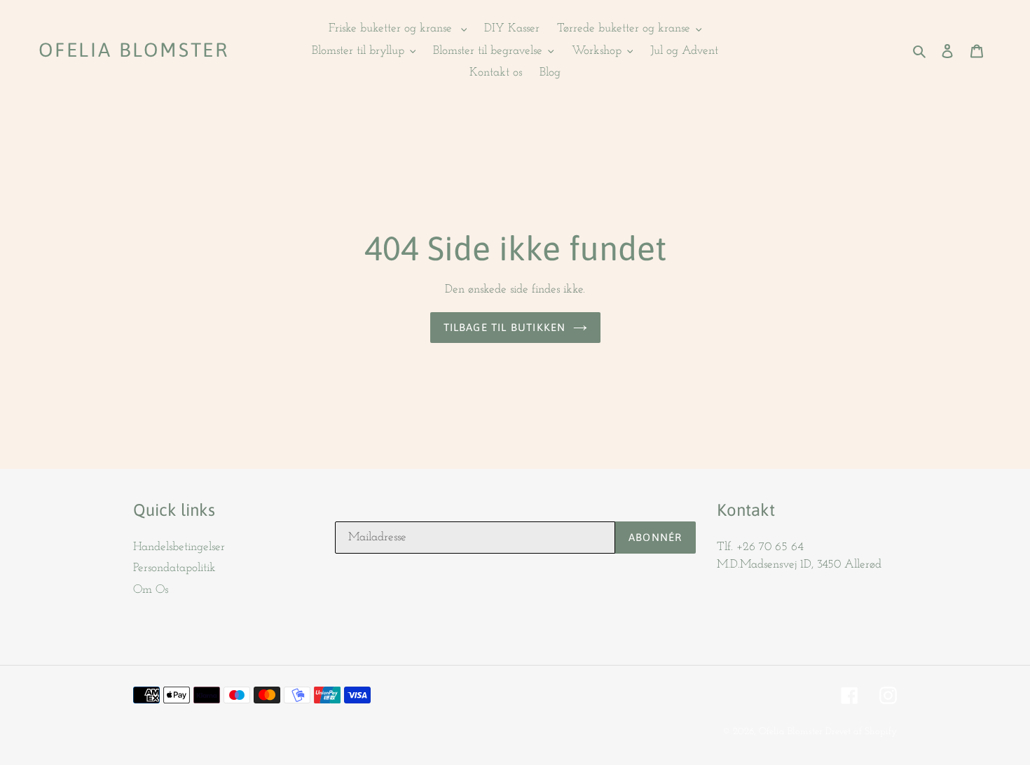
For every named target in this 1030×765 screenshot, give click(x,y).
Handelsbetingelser (179, 547)
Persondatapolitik (174, 568)
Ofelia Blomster (134, 49)
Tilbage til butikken (505, 327)
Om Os (150, 590)
